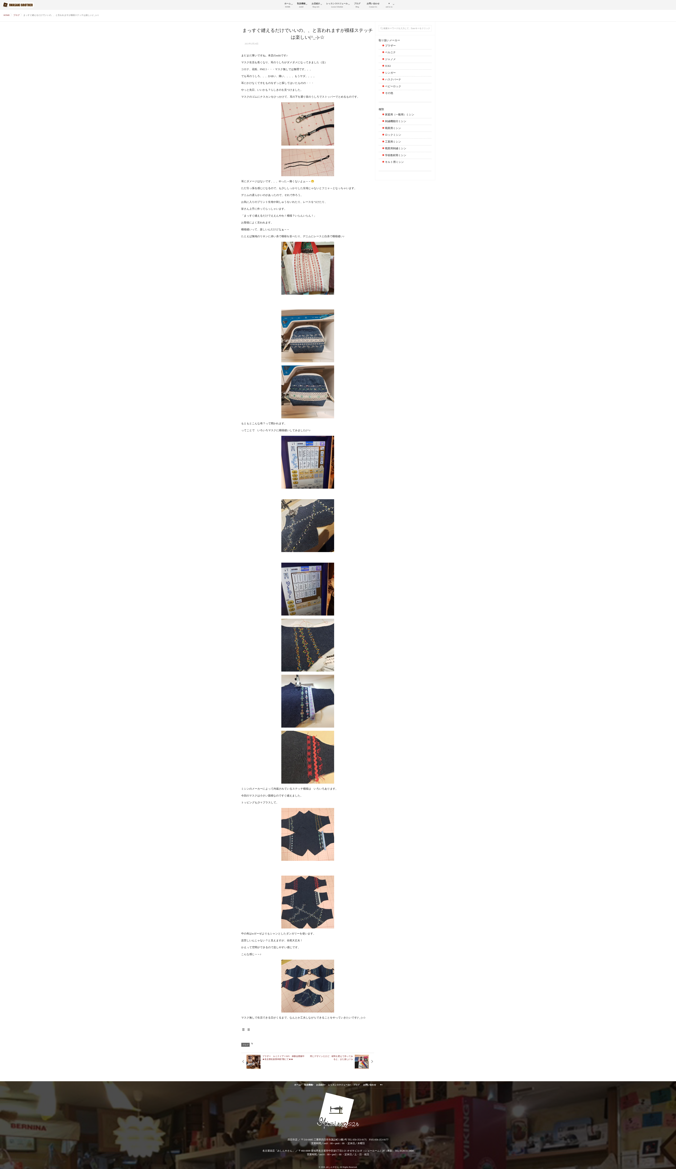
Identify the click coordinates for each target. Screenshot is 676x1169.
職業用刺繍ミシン (395, 148)
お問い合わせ (373, 5)
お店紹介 (316, 5)
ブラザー (390, 45)
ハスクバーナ (393, 79)
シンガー (390, 73)
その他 (389, 93)
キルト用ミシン (394, 162)
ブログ (357, 5)
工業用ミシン (393, 141)
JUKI (388, 66)
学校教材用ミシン (395, 155)
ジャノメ (390, 59)
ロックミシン (393, 135)
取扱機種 (301, 5)
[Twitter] (249, 1030)
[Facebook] (243, 1030)
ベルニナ (390, 52)
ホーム (287, 5)
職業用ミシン (393, 128)
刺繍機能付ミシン (395, 121)
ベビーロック (393, 86)
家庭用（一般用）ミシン (399, 114)
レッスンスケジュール (337, 5)
